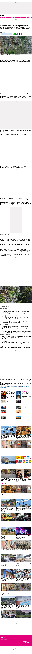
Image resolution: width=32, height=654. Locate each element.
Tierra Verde (4, 386)
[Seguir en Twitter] (24, 642)
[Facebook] (16, 34)
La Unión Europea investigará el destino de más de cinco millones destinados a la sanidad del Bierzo (23, 606)
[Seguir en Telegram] (26, 642)
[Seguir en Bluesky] (23, 642)
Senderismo (1, 387)
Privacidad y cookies (16, 649)
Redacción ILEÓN (3, 451)
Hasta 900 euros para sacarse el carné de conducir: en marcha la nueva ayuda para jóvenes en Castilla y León (23, 523)
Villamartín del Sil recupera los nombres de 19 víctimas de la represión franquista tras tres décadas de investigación (8, 606)
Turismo (1, 386)
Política (6, 17)
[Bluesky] (18, 34)
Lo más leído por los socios (5, 424)
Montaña (27, 386)
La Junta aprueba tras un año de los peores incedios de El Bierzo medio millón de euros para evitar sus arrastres (8, 563)
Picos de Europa (18, 386)
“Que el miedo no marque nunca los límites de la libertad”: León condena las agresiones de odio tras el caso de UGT (7, 620)
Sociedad (11, 17)
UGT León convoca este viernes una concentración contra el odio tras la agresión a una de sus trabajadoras (22, 550)
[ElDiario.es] (28, 17)
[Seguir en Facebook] (25, 642)
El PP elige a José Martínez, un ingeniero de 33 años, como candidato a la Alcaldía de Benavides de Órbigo (23, 579)
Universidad (18, 17)
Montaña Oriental (23, 386)
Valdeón (5, 387)
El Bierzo (21, 17)
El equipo (16, 648)
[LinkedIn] (21, 34)
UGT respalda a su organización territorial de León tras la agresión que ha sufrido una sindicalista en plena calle (8, 449)
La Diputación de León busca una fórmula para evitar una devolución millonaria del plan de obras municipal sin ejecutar (23, 436)
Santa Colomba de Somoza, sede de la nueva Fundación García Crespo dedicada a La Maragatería (8, 579)
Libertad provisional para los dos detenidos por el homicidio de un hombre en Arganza (23, 449)
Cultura (9, 17)
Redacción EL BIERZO (3, 565)
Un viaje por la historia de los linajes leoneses (22, 465)
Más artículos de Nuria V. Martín (6, 453)
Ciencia (15, 17)
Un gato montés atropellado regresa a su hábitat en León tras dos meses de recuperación (8, 536)
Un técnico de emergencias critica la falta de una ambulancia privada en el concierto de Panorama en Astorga (23, 536)
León (11, 386)
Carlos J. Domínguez (18, 594)
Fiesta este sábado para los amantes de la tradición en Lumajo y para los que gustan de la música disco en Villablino (23, 620)
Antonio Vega (18, 438)
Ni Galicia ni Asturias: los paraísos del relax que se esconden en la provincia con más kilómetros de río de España (8, 479)
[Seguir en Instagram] (27, 642)
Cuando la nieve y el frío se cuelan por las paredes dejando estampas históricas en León (8, 465)
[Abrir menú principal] (31, 15)
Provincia (8, 386)
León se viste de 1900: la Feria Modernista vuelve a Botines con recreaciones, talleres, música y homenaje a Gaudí (23, 592)
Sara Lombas (2, 438)
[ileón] (5, 637)
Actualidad (2, 17)
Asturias (14, 386)
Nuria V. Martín (2, 467)
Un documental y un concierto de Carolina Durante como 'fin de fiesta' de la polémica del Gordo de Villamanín (8, 436)
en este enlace (9, 241)
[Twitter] (19, 34)
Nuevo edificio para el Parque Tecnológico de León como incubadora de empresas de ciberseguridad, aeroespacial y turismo (23, 563)
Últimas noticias (3, 567)
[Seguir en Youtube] (28, 642)
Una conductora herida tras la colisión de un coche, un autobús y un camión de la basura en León (8, 523)
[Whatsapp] (14, 34)
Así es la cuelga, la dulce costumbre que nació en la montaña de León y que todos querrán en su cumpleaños (23, 479)
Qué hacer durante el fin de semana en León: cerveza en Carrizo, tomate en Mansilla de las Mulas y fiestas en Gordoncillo (7, 509)
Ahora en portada (3, 483)
